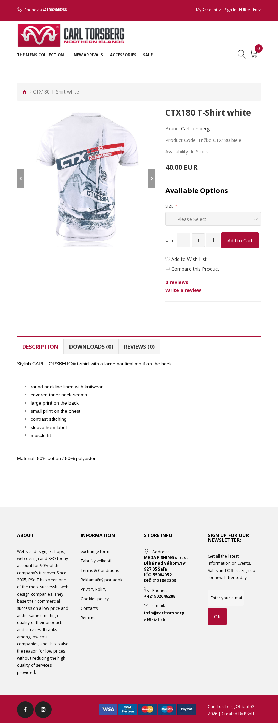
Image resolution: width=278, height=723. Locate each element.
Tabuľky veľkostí (96, 561)
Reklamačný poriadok (101, 580)
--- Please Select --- (192, 219)
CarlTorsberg (195, 128)
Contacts (89, 608)
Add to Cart (240, 240)
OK (217, 616)
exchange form (95, 551)
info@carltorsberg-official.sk (165, 616)
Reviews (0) (139, 346)
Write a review (183, 290)
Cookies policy (95, 599)
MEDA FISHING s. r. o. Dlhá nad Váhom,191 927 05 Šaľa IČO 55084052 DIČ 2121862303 (166, 569)
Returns (88, 618)
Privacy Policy (93, 589)
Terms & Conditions (100, 570)
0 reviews (176, 282)
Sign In (230, 9)
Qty (169, 240)
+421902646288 (53, 9)
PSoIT (249, 714)
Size (169, 206)
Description (40, 346)
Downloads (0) (91, 346)
